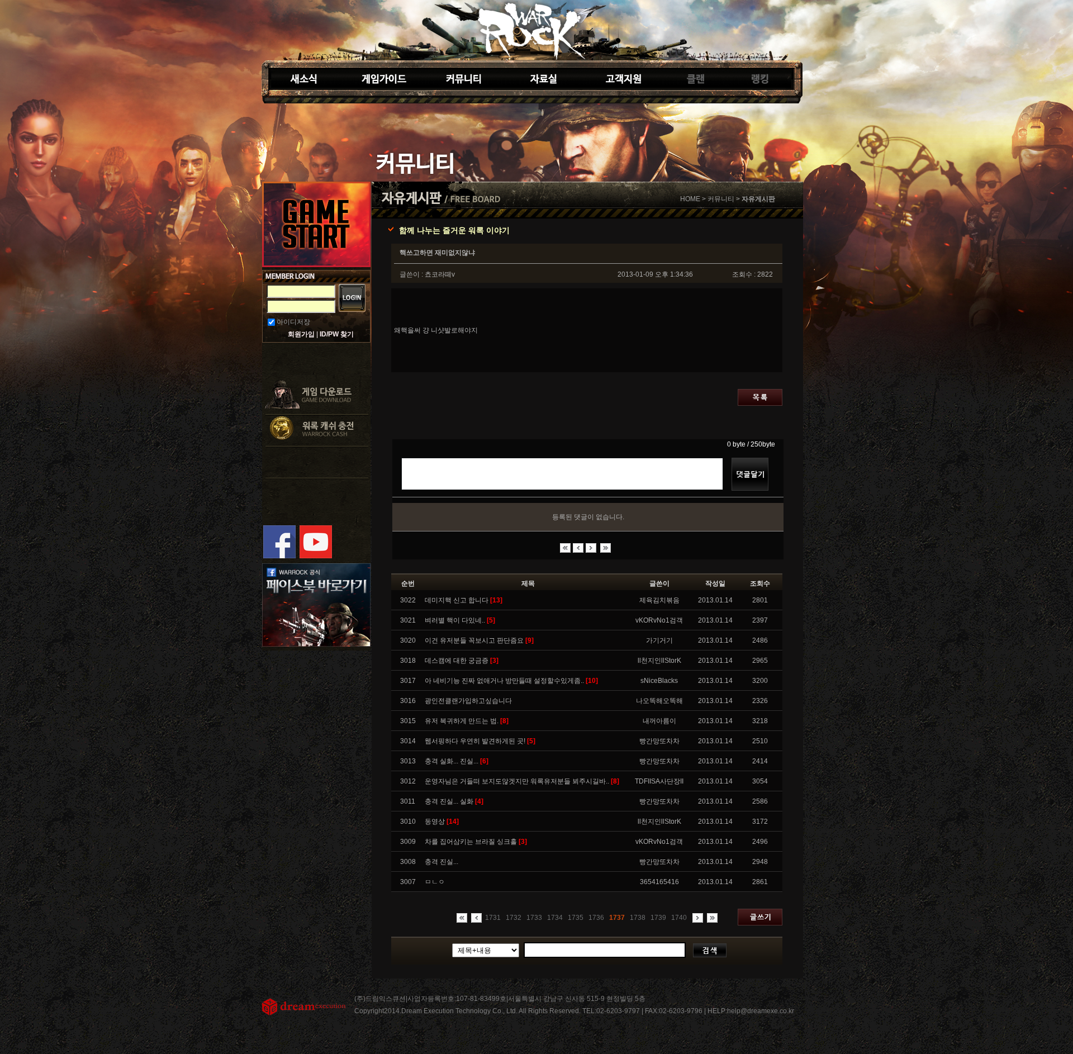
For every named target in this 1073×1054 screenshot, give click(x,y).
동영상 (442, 821)
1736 (596, 918)
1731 (493, 918)
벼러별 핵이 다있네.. (460, 620)
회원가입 (301, 334)
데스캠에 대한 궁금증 (461, 660)
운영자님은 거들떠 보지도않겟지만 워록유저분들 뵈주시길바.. (522, 781)
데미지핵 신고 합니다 (463, 600)
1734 (555, 918)
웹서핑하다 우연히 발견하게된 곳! (480, 741)
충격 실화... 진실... (456, 761)
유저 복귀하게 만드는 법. (467, 721)
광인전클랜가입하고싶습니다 (468, 701)
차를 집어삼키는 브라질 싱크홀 (476, 842)
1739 (658, 918)
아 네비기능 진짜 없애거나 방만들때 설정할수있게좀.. (511, 681)
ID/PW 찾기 (337, 334)
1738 (637, 918)
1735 (575, 918)
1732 (513, 918)
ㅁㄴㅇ (435, 882)
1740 (679, 918)
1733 (534, 918)
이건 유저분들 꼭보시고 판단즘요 (479, 640)
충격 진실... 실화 (454, 801)
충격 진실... (441, 862)
